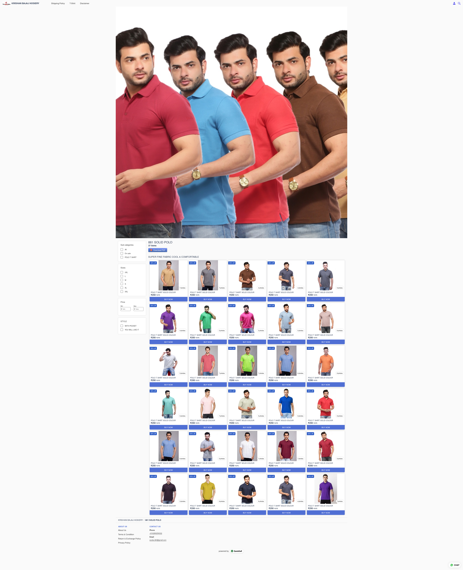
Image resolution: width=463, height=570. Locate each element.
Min (122, 306)
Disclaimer (84, 3)
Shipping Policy (58, 3)
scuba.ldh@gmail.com (158, 540)
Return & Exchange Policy (129, 538)
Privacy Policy (124, 542)
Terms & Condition (126, 534)
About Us (122, 530)
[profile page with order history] (454, 3)
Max (135, 306)
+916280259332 (156, 533)
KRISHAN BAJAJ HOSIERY (25, 3)
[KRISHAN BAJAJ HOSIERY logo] (6, 3)
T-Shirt (72, 3)
